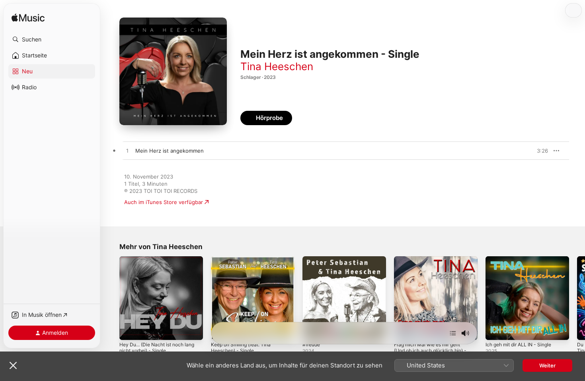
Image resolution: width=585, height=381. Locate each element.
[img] (28, 18)
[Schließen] (13, 365)
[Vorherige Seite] (111, 298)
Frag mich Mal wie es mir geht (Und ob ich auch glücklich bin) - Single (434, 265)
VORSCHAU (537, 150)
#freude (312, 259)
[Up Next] (453, 333)
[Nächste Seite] (577, 298)
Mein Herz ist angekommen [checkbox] (169, 150)
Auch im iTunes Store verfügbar (163, 202)
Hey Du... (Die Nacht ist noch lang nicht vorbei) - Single (155, 262)
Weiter (547, 365)
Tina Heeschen (276, 66)
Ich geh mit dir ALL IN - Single (522, 259)
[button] (52, 39)
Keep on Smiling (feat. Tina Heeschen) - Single (244, 262)
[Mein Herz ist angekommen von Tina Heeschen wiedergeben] (127, 151)
